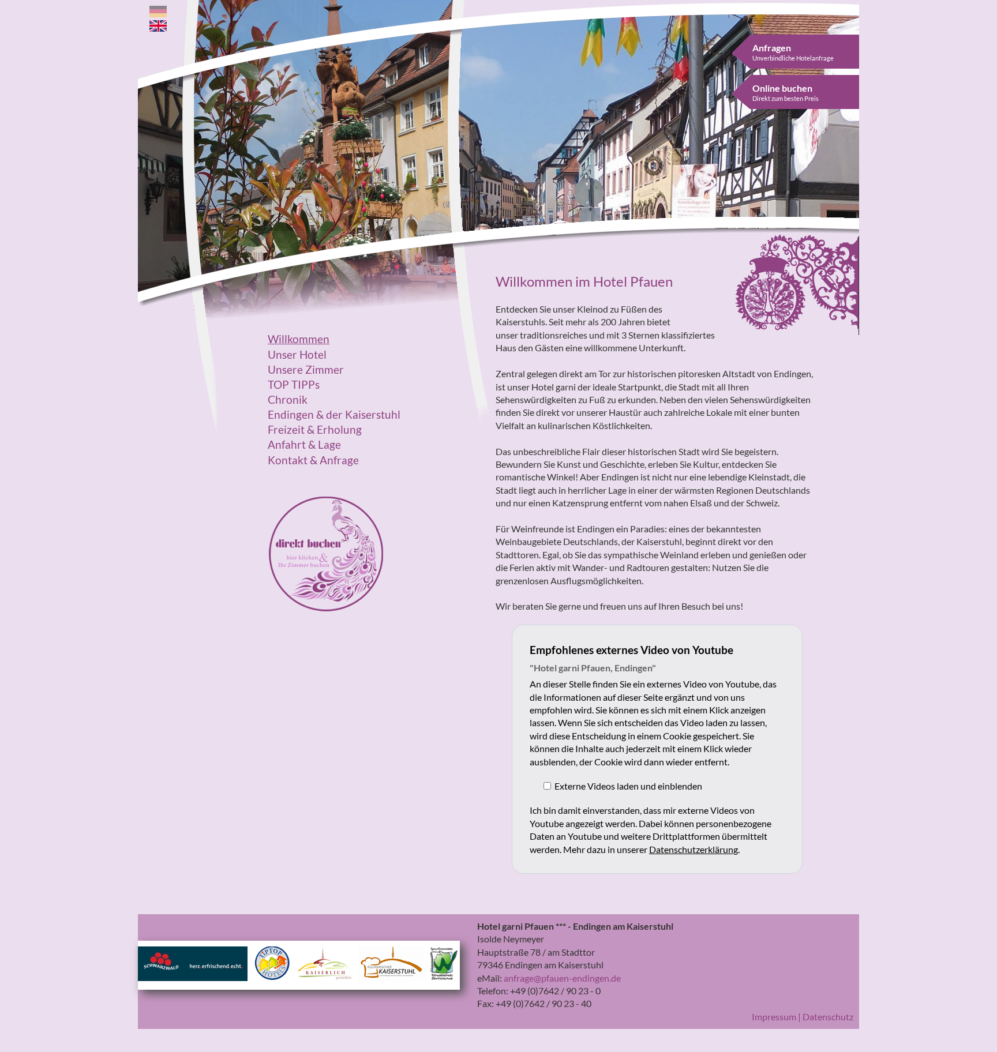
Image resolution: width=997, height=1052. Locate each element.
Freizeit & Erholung (315, 429)
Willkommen (298, 339)
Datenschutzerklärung (693, 849)
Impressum (774, 1016)
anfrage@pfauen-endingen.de (562, 977)
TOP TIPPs (294, 384)
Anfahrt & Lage (304, 444)
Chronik (288, 399)
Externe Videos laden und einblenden (628, 785)
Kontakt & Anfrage (313, 460)
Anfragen (793, 52)
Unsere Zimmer (306, 369)
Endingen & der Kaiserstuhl (334, 414)
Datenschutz (828, 1016)
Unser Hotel (297, 354)
